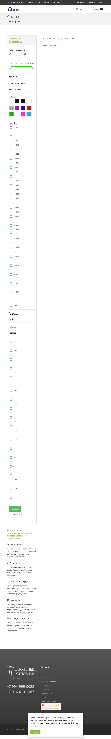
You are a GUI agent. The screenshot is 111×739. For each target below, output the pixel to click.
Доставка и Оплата (16, 2)
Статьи (44, 697)
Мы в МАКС (81, 2)
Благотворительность (49, 2)
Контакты (31, 2)
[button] (21, 40)
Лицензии (45, 677)
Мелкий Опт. (46, 693)
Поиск (81, 9)
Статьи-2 (45, 689)
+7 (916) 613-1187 (96, 2)
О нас (43, 674)
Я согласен (36, 732)
